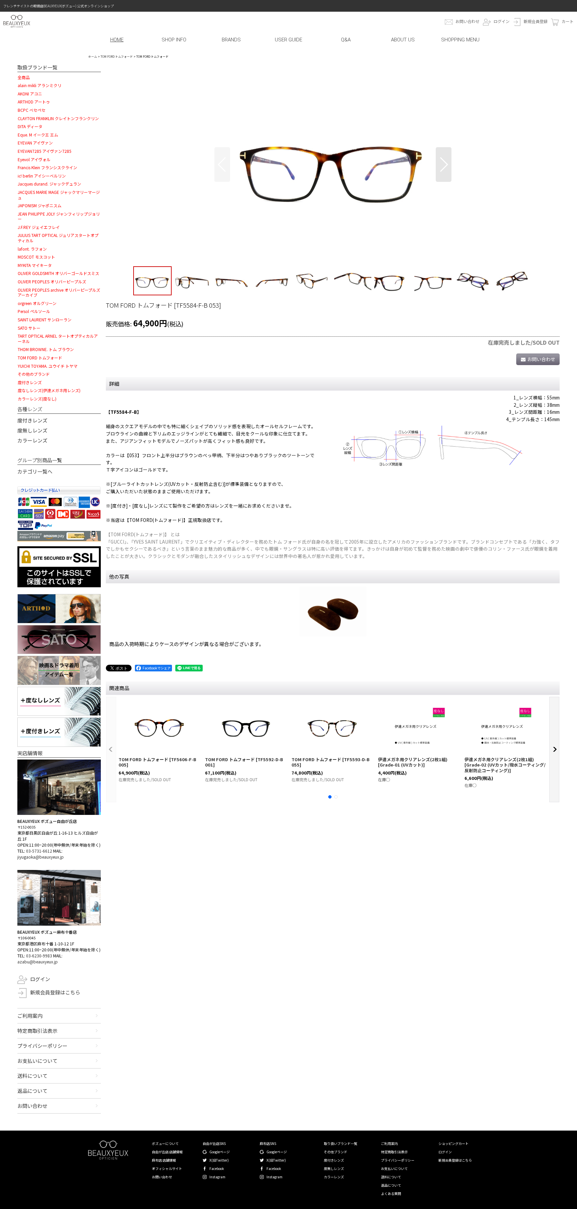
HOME (117, 40)
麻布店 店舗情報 (164, 1160)
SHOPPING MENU (460, 40)
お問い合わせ (467, 21)
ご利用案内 (29, 1015)
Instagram (217, 1176)
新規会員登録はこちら (55, 992)
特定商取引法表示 (37, 1030)
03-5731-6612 (39, 851)
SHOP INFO (174, 40)
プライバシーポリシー (42, 1045)
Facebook (216, 1168)
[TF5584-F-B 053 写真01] (333, 164)
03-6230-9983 (39, 955)
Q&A (346, 40)
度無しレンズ (32, 430)
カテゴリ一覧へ (34, 471)
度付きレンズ (32, 420)
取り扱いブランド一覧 (340, 1143)
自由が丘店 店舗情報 (167, 1151)
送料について (32, 1075)
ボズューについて (165, 1143)
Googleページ (219, 1151)
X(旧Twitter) (219, 1160)
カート (568, 21)
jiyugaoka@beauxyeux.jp (40, 857)
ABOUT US (403, 40)
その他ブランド (335, 1151)
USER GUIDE (288, 40)
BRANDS (231, 40)
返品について (32, 1090)
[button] (222, 164)
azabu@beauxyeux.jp (37, 961)
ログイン (502, 21)
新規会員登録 (536, 21)
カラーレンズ (32, 440)
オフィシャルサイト (167, 1168)
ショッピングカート (453, 1143)
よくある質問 (391, 1193)
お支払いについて (37, 1060)
